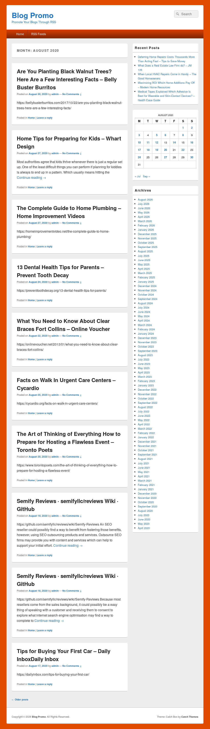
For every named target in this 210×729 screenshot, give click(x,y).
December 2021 (147, 441)
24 (139, 157)
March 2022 (145, 429)
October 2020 (146, 502)
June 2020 (144, 519)
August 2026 (145, 199)
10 (139, 142)
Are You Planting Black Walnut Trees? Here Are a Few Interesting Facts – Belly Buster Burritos (67, 79)
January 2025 (146, 282)
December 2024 (147, 286)
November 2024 (147, 290)
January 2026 (146, 230)
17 (139, 150)
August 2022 (145, 407)
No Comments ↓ (72, 94)
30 (191, 157)
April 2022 (144, 424)
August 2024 (145, 303)
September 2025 (147, 247)
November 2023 (147, 342)
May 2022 (144, 420)
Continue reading (31, 177)
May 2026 (144, 212)
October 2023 (146, 346)
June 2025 (144, 260)
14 (174, 142)
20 (165, 150)
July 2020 (143, 515)
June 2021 (144, 468)
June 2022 (144, 416)
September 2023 (147, 351)
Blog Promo (33, 15)
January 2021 (146, 489)
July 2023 (143, 359)
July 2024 (143, 307)
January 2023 (146, 385)
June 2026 (144, 208)
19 (156, 150)
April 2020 (144, 528)
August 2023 (145, 355)
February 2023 (146, 381)
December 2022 (147, 389)
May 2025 (144, 264)
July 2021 (143, 463)
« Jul (137, 176)
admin (55, 94)
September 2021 (147, 454)
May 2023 (144, 368)
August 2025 (145, 251)
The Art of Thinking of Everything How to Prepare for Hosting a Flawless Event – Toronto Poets (69, 441)
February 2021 (146, 485)
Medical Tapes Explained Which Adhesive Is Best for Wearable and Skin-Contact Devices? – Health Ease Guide (166, 96)
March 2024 (145, 325)
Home (20, 34)
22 (182, 150)
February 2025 (146, 277)
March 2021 (145, 480)
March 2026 (145, 221)
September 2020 (147, 506)
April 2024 (144, 320)
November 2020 (147, 498)
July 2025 (143, 256)
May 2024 (144, 316)
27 (165, 157)
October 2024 (146, 294)
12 (156, 142)
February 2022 (146, 433)
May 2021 (144, 472)
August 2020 (145, 511)
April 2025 (144, 269)
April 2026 (144, 217)
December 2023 (147, 338)
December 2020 (147, 493)
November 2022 (147, 394)
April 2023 (144, 372)
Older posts (20, 699)
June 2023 (144, 364)
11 (148, 142)
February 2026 (146, 225)
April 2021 (144, 476)
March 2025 (145, 273)
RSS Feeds (38, 34)
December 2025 (147, 234)
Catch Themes (189, 717)
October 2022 (146, 398)
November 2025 (147, 238)
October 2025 (146, 243)
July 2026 (143, 204)
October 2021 (146, 450)
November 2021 (147, 446)
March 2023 (145, 377)
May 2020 (144, 524)
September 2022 (147, 403)
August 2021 (145, 459)
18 (148, 150)
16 (191, 142)
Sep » (146, 176)
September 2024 (147, 299)
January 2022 (146, 437)
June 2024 (144, 312)
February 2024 (146, 329)
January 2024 (146, 333)
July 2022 (143, 411)
